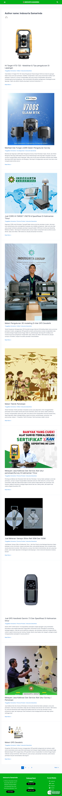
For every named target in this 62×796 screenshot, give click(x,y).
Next (57, 767)
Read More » (8, 84)
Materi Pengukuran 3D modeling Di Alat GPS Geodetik (28, 323)
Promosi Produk (21, 221)
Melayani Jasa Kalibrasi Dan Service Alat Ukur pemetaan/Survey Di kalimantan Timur (24, 472)
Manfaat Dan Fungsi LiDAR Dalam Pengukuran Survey (27, 148)
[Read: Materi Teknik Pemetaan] (31, 374)
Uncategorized (20, 150)
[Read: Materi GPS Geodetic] (14, 732)
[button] (4, 2)
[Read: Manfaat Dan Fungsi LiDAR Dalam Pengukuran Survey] (31, 119)
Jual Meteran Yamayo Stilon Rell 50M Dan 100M (25, 538)
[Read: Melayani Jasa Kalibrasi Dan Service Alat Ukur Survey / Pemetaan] (31, 670)
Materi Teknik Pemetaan (15, 404)
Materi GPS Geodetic (14, 742)
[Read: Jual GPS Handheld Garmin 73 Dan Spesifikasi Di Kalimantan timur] (31, 589)
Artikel (18, 70)
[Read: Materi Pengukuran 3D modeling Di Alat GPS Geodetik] (31, 282)
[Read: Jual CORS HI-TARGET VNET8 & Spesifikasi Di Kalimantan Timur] (31, 193)
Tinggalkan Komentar (10, 70)
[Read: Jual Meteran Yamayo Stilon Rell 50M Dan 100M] (24, 516)
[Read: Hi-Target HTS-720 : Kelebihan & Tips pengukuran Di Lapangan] (24, 44)
